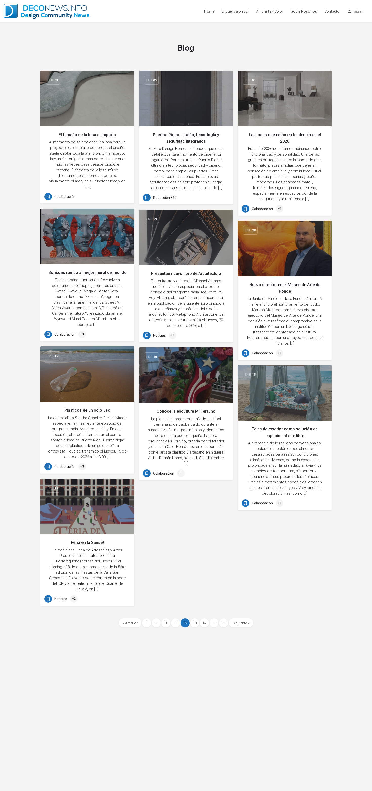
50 (224, 623)
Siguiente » (241, 623)
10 (166, 623)
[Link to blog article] (87, 98)
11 (176, 623)
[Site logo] (47, 11)
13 (195, 623)
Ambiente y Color (269, 11)
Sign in (359, 11)
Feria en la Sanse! (87, 542)
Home (209, 11)
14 (204, 623)
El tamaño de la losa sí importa (87, 134)
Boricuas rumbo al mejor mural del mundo (87, 272)
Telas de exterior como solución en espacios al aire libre (285, 432)
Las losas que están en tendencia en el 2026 (285, 138)
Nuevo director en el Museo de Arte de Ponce (284, 288)
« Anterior (130, 623)
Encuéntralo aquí (235, 11)
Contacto (331, 11)
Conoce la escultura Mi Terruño (186, 411)
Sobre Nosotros (304, 11)
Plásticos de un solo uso (87, 410)
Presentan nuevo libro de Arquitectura (186, 273)
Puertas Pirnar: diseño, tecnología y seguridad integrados (186, 138)
